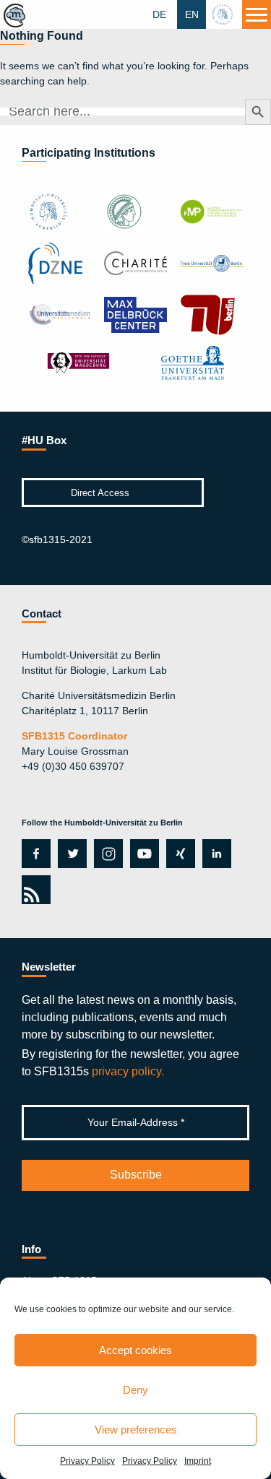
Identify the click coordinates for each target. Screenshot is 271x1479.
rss (34, 889)
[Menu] (256, 14)
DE (159, 14)
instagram (106, 853)
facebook (34, 853)
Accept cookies (135, 1350)
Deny (135, 1390)
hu (224, 14)
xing (176, 853)
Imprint (197, 1461)
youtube (142, 853)
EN (192, 14)
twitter (72, 853)
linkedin (216, 853)
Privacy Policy (87, 1461)
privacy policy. (128, 1071)
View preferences (136, 1429)
